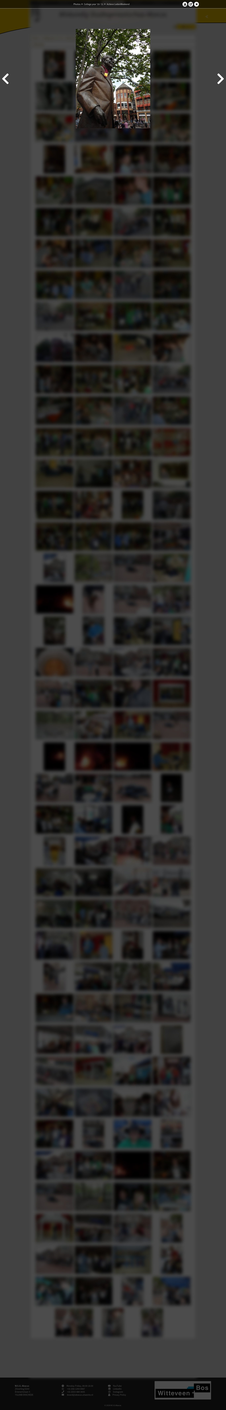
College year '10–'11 (93, 4)
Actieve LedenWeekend (118, 4)
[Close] (196, 4)
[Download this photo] (184, 4)
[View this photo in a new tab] (190, 4)
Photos (77, 4)
